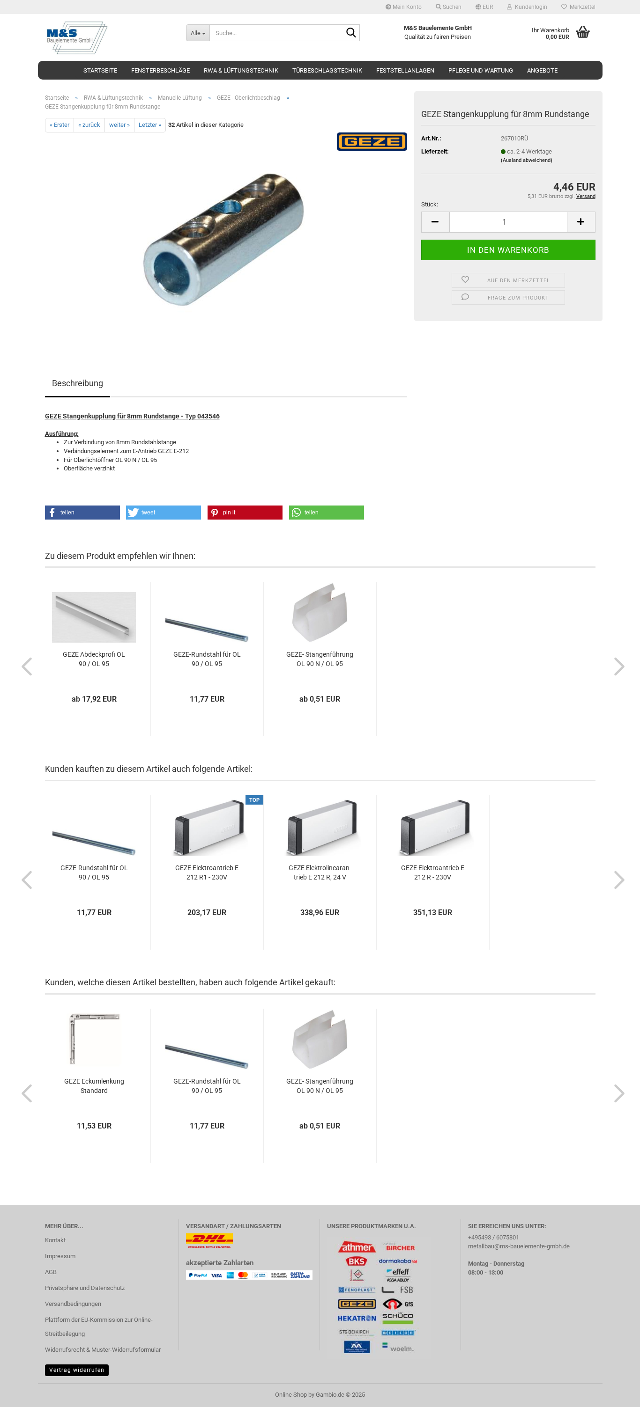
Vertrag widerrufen (76, 1370)
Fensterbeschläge (160, 70)
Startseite (100, 70)
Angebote (542, 70)
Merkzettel (581, 7)
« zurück (89, 124)
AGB (51, 1271)
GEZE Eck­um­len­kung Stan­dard (94, 1085)
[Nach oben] (614, 1393)
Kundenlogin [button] (529, 7)
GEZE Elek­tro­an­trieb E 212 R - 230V (432, 872)
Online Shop (291, 1394)
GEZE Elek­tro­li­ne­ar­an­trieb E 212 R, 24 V (320, 872)
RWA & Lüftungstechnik (241, 70)
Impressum (60, 1256)
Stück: (429, 204)
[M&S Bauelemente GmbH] (108, 37)
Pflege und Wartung (480, 70)
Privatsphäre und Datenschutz (85, 1287)
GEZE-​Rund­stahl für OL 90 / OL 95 (207, 659)
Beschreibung (77, 383)
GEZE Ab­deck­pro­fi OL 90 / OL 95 (94, 659)
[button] (484, 7)
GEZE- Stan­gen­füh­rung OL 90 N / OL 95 (319, 659)
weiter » (119, 124)
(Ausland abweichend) (526, 160)
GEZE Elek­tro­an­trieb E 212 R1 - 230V (206, 872)
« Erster (59, 124)
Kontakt (55, 1240)
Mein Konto (406, 7)
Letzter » (150, 124)
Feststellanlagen (405, 70)
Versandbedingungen (73, 1303)
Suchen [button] (451, 7)
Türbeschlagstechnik (327, 70)
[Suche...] (351, 33)
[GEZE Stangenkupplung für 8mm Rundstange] (226, 237)
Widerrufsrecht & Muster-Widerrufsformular (103, 1349)
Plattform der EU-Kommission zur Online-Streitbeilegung (99, 1326)
